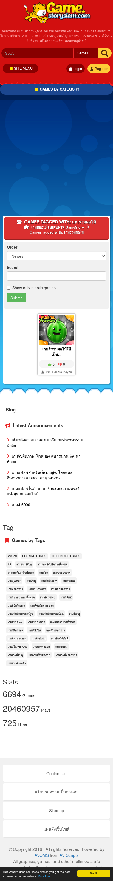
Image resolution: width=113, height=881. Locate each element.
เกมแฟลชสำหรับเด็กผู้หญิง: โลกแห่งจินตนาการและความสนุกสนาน (39, 474)
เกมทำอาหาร (15, 589)
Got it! (94, 873)
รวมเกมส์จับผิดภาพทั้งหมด (52, 564)
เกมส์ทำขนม (15, 622)
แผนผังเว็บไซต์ (56, 829)
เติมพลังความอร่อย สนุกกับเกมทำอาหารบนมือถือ (45, 442)
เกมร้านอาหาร (37, 589)
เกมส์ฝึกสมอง (15, 630)
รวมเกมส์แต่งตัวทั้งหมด (21, 572)
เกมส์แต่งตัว (39, 638)
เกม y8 (43, 572)
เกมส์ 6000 (20, 504)
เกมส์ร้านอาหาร (55, 630)
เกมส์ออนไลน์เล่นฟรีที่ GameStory (56, 12)
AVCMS (42, 855)
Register (101, 68)
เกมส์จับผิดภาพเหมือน (51, 614)
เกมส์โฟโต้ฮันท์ (59, 638)
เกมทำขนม (69, 581)
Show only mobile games (34, 287)
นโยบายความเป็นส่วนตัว (56, 792)
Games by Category (60, 89)
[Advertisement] (56, 159)
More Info (44, 876)
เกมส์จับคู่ (66, 597)
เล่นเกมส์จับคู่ (15, 655)
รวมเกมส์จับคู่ (24, 564)
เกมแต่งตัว (61, 647)
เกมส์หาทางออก (17, 638)
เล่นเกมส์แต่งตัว (17, 663)
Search (13, 267)
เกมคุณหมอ (14, 581)
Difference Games (66, 556)
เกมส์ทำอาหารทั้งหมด (62, 622)
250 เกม (12, 556)
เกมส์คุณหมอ (47, 597)
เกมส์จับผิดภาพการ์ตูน (20, 614)
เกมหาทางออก (41, 647)
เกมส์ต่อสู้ (74, 614)
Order (12, 247)
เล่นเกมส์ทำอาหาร (66, 655)
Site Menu (23, 68)
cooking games (34, 556)
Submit (16, 298)
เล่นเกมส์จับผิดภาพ (39, 655)
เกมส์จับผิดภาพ (16, 605)
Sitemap (56, 810)
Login (78, 68)
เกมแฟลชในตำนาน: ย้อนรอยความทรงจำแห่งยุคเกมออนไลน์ (44, 491)
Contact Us (56, 773)
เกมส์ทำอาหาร (36, 622)
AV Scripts (69, 855)
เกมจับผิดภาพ (49, 581)
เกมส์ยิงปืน (35, 630)
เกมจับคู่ (31, 581)
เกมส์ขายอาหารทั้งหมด (21, 597)
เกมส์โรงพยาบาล (17, 647)
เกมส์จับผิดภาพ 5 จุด (42, 605)
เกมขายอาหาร (61, 572)
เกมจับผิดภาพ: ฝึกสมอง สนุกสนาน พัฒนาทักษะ (44, 458)
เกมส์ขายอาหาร (60, 589)
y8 (9, 564)
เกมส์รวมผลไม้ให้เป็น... (56, 351)
